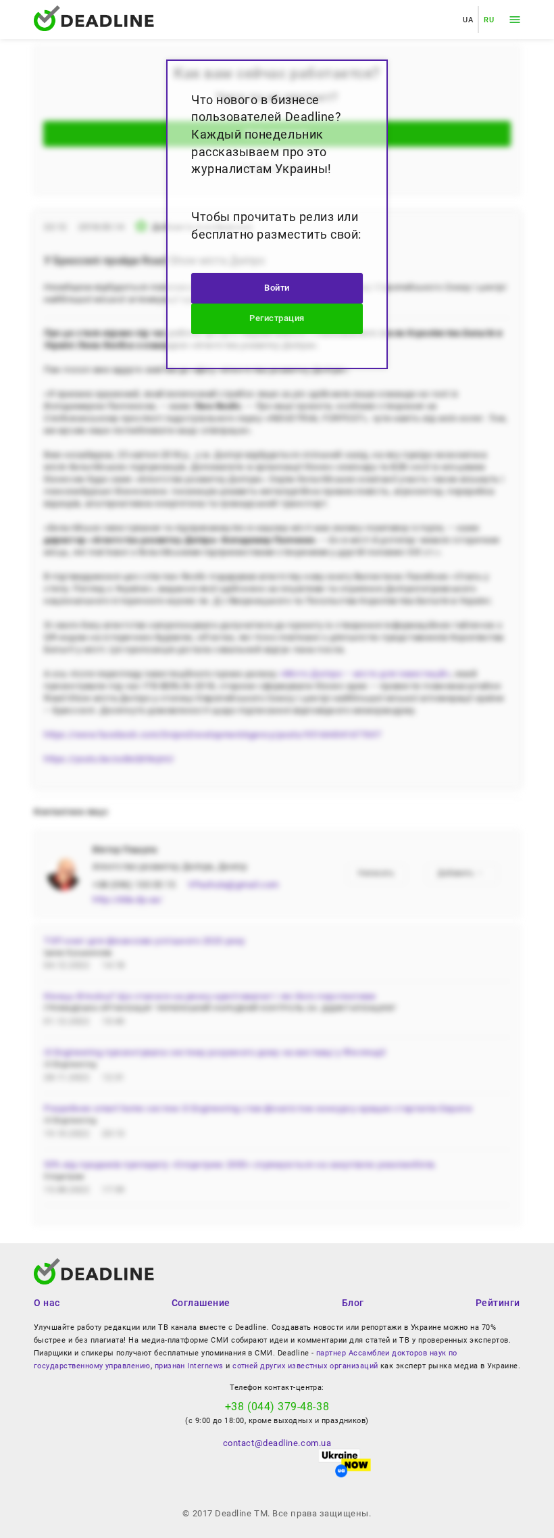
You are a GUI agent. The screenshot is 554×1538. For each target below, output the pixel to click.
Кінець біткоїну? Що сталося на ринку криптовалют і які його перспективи (210, 996)
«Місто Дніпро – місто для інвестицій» (365, 674)
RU (489, 19)
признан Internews (189, 1366)
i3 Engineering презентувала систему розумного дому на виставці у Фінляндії (215, 1052)
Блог (353, 1302)
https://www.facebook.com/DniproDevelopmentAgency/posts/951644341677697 (212, 734)
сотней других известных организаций (305, 1366)
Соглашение (201, 1302)
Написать (376, 873)
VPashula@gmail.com (233, 885)
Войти (277, 288)
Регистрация (277, 318)
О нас (47, 1302)
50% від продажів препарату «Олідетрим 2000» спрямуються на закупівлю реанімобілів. (240, 1164)
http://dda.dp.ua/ (127, 899)
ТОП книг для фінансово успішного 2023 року (144, 941)
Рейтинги (498, 1302)
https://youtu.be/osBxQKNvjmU (108, 759)
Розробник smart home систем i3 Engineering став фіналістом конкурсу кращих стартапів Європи (258, 1108)
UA (468, 19)
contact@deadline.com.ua (277, 1443)
